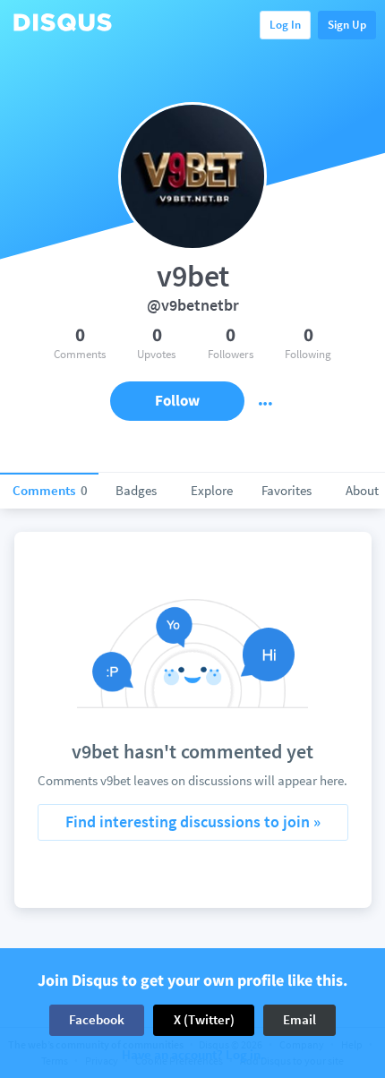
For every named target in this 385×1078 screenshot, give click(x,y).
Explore (212, 490)
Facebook (96, 1019)
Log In (285, 24)
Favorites (286, 490)
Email (299, 1019)
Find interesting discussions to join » (193, 821)
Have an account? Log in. (193, 1055)
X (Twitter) (204, 1019)
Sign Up (347, 24)
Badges (136, 490)
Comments (50, 490)
